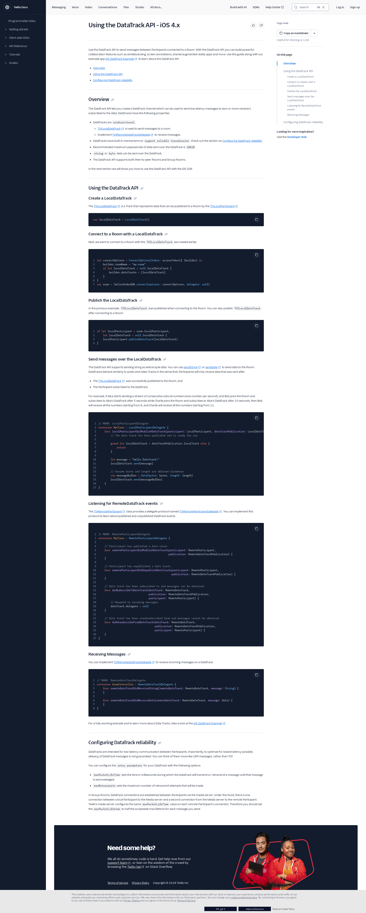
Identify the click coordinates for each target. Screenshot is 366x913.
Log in (340, 7)
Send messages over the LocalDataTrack (300, 98)
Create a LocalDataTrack (300, 76)
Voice (75, 7)
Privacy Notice (132, 900)
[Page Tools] (314, 33)
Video (88, 7)
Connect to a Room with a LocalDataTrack (301, 84)
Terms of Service (186, 900)
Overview (289, 63)
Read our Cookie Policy (284, 909)
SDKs (256, 7)
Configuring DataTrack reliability (303, 122)
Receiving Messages (298, 114)
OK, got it (220, 909)
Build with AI (238, 7)
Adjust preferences (255, 909)
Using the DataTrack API (298, 71)
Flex (126, 7)
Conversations (107, 7)
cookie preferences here (244, 897)
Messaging (59, 7)
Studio (139, 7)
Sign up (355, 7)
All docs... (156, 7)
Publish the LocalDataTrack (302, 91)
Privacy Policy (140, 883)
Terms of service (118, 883)
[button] (23, 29)
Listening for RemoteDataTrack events (304, 107)
